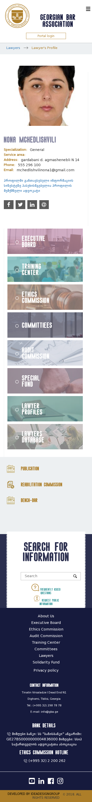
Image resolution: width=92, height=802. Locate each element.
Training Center (31, 269)
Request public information (49, 602)
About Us (46, 616)
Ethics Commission (36, 297)
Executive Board (33, 241)
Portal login (46, 36)
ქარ (80, 8)
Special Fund (31, 381)
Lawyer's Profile (44, 48)
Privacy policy (46, 670)
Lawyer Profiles (32, 409)
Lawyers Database (33, 437)
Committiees (37, 325)
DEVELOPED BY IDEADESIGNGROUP (34, 793)
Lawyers (13, 48)
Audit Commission (36, 353)
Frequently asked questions (50, 591)
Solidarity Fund (46, 662)
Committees (45, 649)
